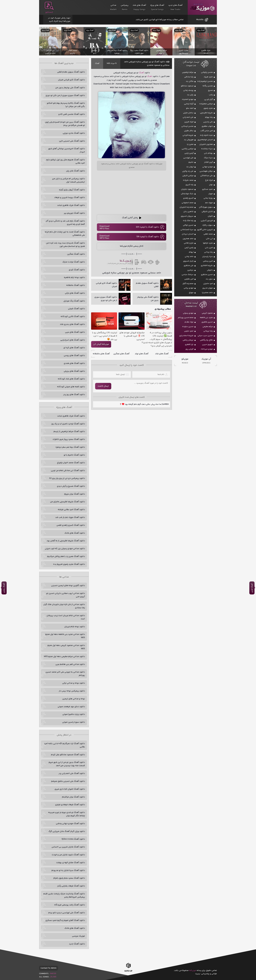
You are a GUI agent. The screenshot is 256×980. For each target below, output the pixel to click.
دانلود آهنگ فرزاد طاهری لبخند (71, 205)
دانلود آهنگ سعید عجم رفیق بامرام (69, 878)
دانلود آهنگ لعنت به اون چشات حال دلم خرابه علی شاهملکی (65, 233)
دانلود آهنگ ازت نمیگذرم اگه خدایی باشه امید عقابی (64, 745)
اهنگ (149, 76)
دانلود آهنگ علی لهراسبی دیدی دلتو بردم (66, 912)
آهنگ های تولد (141, 353)
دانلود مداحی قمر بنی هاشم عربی (70, 664)
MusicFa (199, 19)
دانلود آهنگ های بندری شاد (72, 324)
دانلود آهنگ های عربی (75, 332)
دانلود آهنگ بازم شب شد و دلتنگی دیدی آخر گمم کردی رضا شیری (65, 222)
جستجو (49, 12)
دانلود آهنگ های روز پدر (74, 394)
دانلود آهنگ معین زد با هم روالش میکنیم (66, 556)
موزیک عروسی (78, 936)
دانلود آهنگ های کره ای (74, 347)
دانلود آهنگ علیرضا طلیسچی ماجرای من (67, 501)
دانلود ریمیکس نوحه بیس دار (72, 691)
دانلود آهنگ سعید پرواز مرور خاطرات (69, 439)
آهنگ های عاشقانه (101, 353)
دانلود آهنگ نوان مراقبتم (73, 797)
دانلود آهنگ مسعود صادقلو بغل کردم (68, 754)
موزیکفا (202, 7)
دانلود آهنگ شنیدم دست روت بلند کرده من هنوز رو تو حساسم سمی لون (65, 244)
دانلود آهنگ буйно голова (73, 839)
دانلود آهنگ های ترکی (75, 293)
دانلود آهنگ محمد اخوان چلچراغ (71, 462)
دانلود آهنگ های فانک (74, 533)
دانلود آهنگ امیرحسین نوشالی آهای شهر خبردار (66, 150)
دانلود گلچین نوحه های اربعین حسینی (68, 585)
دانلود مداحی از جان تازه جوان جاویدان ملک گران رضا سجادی (64, 606)
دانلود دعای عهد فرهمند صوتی (71, 706)
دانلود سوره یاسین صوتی (73, 722)
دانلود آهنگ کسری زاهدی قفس (70, 525)
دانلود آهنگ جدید (77, 944)
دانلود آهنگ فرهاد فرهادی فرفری (70, 804)
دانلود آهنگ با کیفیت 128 (147, 236)
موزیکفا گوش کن (101, 344)
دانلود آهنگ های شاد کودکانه (71, 379)
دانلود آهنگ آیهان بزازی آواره (72, 189)
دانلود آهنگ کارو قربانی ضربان (71, 79)
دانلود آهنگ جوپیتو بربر (74, 213)
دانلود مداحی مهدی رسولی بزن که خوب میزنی (65, 548)
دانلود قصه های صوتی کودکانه (71, 386)
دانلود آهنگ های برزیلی (74, 371)
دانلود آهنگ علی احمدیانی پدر (72, 773)
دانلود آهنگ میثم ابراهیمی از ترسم (69, 431)
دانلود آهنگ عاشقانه (75, 285)
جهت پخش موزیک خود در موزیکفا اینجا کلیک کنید (59, 19)
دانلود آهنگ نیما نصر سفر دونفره (70, 447)
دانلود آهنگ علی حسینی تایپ (72, 141)
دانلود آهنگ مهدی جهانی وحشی (70, 823)
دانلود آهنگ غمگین (76, 254)
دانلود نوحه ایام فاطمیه (74, 277)
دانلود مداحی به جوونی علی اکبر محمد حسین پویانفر (65, 673)
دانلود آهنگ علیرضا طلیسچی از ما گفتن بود (66, 540)
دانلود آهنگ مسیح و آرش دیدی (71, 486)
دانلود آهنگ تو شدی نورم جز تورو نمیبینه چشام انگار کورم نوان (66, 814)
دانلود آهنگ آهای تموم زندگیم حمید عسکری (65, 920)
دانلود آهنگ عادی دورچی (74, 133)
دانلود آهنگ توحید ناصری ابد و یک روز (68, 423)
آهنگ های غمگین (121, 353)
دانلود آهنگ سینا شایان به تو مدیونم (68, 870)
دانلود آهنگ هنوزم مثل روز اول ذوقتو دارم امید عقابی (65, 161)
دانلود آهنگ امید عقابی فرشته (71, 509)
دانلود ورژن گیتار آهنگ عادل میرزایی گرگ (66, 831)
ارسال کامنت (103, 386)
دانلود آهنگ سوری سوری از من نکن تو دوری (65, 95)
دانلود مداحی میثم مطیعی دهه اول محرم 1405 (64, 656)
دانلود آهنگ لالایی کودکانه (73, 316)
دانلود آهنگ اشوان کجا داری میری (70, 789)
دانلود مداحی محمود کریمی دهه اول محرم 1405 (66, 647)
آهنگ (97, 63)
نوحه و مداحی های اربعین (73, 698)
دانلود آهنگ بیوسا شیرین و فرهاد (69, 197)
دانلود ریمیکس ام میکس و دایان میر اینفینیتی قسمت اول (68, 180)
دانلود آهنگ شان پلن (75, 171)
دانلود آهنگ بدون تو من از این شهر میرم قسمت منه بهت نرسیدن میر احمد (67, 764)
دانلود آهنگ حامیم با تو (74, 455)
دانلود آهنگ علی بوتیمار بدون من (70, 87)
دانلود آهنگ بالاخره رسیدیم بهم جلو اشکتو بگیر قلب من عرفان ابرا (66, 105)
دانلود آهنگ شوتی (76, 308)
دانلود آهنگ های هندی (74, 363)
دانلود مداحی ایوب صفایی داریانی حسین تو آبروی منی (65, 595)
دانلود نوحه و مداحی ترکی (73, 683)
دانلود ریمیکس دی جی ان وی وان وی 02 (67, 478)
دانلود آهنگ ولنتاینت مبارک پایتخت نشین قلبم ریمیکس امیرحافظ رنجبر (64, 895)
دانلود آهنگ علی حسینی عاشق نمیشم (68, 781)
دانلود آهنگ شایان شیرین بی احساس (68, 847)
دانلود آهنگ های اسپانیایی (72, 340)
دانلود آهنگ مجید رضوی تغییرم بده (69, 564)
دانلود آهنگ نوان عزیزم (74, 494)
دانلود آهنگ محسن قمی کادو (71, 114)
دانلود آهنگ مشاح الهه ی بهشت (70, 862)
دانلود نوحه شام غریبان (74, 626)
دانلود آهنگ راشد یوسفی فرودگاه (69, 905)
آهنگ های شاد (162, 353)
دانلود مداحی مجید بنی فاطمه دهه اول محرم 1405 (65, 636)
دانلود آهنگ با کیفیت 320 (147, 227)
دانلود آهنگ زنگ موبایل (74, 301)
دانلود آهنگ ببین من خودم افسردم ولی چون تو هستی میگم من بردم (65, 123)
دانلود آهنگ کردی (77, 269)
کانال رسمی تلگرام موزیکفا (131, 246)
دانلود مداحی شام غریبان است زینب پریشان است (66, 617)
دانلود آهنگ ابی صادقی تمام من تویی (68, 470)
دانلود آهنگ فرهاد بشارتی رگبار (71, 886)
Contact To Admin (48, 968)
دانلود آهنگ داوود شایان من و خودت (68, 854)
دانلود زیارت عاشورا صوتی (73, 714)
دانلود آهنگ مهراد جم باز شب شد (70, 517)
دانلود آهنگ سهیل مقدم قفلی (71, 72)
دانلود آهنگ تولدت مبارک (73, 262)
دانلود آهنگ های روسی (74, 355)
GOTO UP (128, 971)
